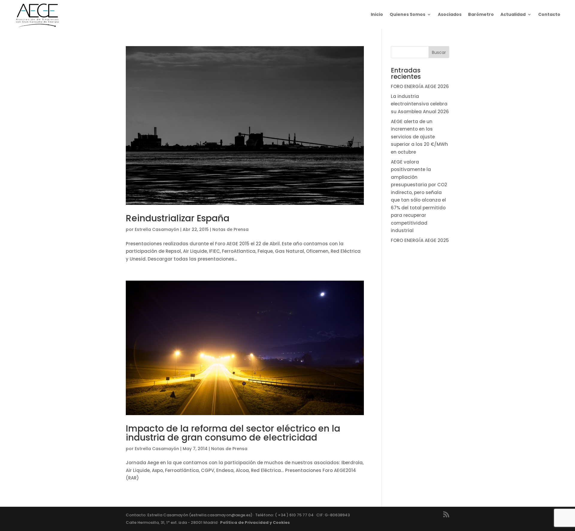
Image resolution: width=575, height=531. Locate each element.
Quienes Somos (407, 14)
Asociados (449, 14)
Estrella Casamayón (157, 229)
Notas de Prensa (230, 229)
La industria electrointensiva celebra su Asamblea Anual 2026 (420, 104)
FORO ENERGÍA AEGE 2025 (420, 240)
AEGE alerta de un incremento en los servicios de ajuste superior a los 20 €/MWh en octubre (419, 136)
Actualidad (513, 14)
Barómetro (481, 14)
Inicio (377, 14)
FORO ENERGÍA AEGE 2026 (420, 86)
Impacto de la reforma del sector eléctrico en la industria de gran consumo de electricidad (233, 433)
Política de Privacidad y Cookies (255, 522)
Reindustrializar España (177, 218)
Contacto (549, 14)
